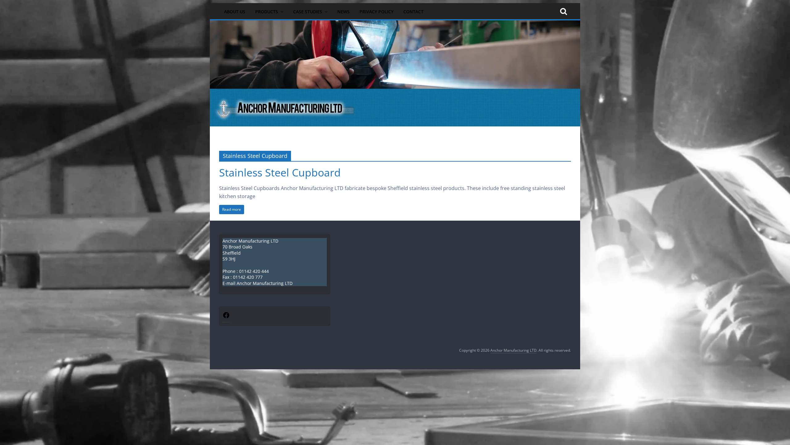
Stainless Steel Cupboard (280, 172)
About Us (234, 12)
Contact (413, 12)
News (343, 12)
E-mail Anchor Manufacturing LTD (257, 283)
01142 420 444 (254, 271)
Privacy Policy (376, 12)
